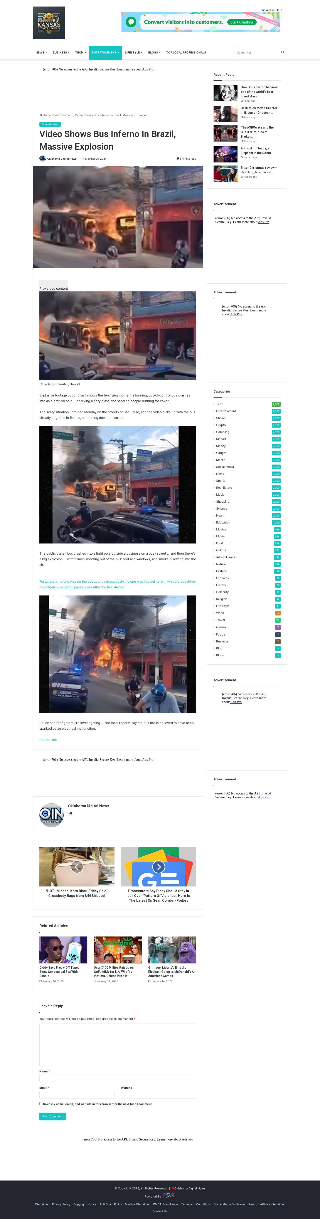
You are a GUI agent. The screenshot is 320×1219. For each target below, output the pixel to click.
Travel (220, 620)
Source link (48, 740)
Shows (221, 418)
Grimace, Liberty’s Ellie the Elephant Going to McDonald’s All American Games (171, 972)
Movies (221, 529)
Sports (220, 480)
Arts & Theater (226, 557)
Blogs (220, 655)
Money (221, 446)
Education (223, 522)
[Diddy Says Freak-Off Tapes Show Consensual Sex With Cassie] (63, 949)
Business (60, 52)
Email (44, 1087)
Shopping (222, 501)
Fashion (221, 571)
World (220, 613)
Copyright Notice (84, 1204)
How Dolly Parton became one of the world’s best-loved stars (259, 91)
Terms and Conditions (196, 1204)
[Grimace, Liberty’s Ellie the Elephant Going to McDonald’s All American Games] (172, 949)
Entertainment (104, 52)
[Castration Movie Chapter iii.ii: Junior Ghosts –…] (225, 114)
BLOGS (153, 52)
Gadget (221, 453)
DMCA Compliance (165, 1204)
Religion (221, 599)
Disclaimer (42, 1204)
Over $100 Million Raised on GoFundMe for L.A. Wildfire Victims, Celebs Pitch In (114, 972)
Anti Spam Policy (110, 1204)
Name (44, 1071)
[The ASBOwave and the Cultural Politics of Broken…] (225, 133)
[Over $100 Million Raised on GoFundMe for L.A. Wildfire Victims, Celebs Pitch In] (118, 949)
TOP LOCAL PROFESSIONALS (186, 52)
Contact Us (160, 1211)
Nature (221, 564)
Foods (220, 634)
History (221, 585)
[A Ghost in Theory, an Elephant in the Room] (225, 154)
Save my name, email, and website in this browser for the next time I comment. (98, 1104)
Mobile (220, 460)
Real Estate (224, 487)
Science (221, 508)
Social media (225, 466)
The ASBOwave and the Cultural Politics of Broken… (257, 132)
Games (221, 627)
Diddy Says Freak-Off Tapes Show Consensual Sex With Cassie (59, 972)
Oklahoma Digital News (62, 158)
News (220, 473)
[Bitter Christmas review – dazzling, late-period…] (225, 174)
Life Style (222, 606)
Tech (79, 52)
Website (126, 1087)
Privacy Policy (61, 1204)
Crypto (221, 425)
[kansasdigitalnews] (49, 23)
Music (220, 494)
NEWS (40, 52)
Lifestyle (132, 52)
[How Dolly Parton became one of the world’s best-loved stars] (225, 93)
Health (220, 515)
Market (221, 439)
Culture (221, 550)
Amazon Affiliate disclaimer (266, 1204)
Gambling (222, 432)
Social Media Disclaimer (229, 1204)
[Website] (70, 813)
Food (219, 543)
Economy (222, 578)
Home (46, 115)
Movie (220, 536)
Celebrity (222, 592)
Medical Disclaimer (137, 1204)
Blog (219, 648)
